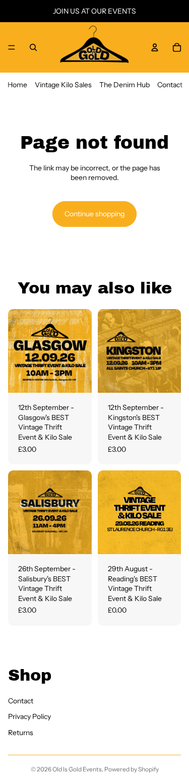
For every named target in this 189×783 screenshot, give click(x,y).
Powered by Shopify (131, 769)
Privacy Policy (29, 716)
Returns (20, 732)
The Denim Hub (124, 84)
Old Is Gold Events (77, 769)
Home (17, 84)
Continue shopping (94, 213)
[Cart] (177, 47)
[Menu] (11, 47)
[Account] (155, 47)
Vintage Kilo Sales (63, 84)
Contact (169, 84)
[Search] (33, 47)
